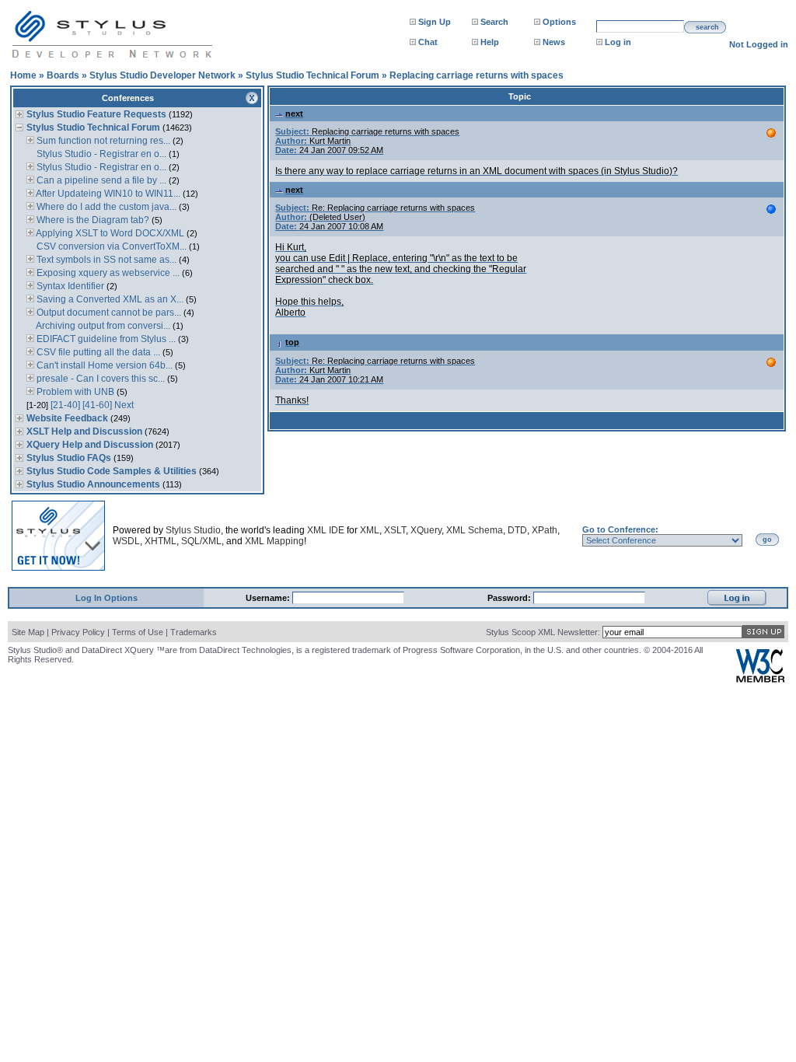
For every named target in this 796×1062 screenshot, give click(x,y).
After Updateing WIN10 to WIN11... (107, 193)
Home (23, 75)
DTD (517, 530)
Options (559, 21)
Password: (510, 598)
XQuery (426, 530)
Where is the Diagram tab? (91, 220)
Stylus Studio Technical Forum (312, 75)
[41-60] (97, 405)
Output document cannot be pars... (107, 312)
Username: (269, 598)
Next (124, 405)
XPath (544, 530)
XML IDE (325, 530)
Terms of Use (137, 632)
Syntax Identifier (69, 286)
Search (494, 21)
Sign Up (434, 21)
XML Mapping (274, 541)
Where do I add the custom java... (105, 206)
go (767, 539)
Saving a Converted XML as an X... (108, 299)
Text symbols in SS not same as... (105, 259)
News (554, 42)
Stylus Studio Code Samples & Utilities (111, 471)
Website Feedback (67, 418)
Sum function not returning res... (102, 140)
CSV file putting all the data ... (97, 352)
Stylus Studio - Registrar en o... (100, 153)
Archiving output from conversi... (102, 325)
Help (489, 42)
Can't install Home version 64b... (103, 365)
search (707, 27)
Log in (618, 42)
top (292, 342)
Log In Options (106, 598)
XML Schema (474, 530)
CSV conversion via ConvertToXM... (110, 246)
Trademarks (193, 632)
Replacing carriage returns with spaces (476, 75)
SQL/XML (201, 541)
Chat (428, 42)
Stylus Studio (193, 530)
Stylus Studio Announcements (93, 484)
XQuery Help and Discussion (89, 444)
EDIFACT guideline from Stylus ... (105, 339)
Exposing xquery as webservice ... (107, 272)
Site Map (28, 632)
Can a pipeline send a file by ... (100, 180)
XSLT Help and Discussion (84, 431)
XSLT (395, 530)
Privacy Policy (78, 632)
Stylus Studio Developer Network (162, 75)
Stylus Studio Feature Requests (96, 114)
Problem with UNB (74, 391)
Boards (63, 75)
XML (369, 530)
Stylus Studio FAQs (68, 457)
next (294, 113)
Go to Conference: (620, 529)
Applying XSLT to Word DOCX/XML (109, 233)
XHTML (160, 541)
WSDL (126, 541)
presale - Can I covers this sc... (99, 378)
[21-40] (65, 405)
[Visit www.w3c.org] (760, 679)
